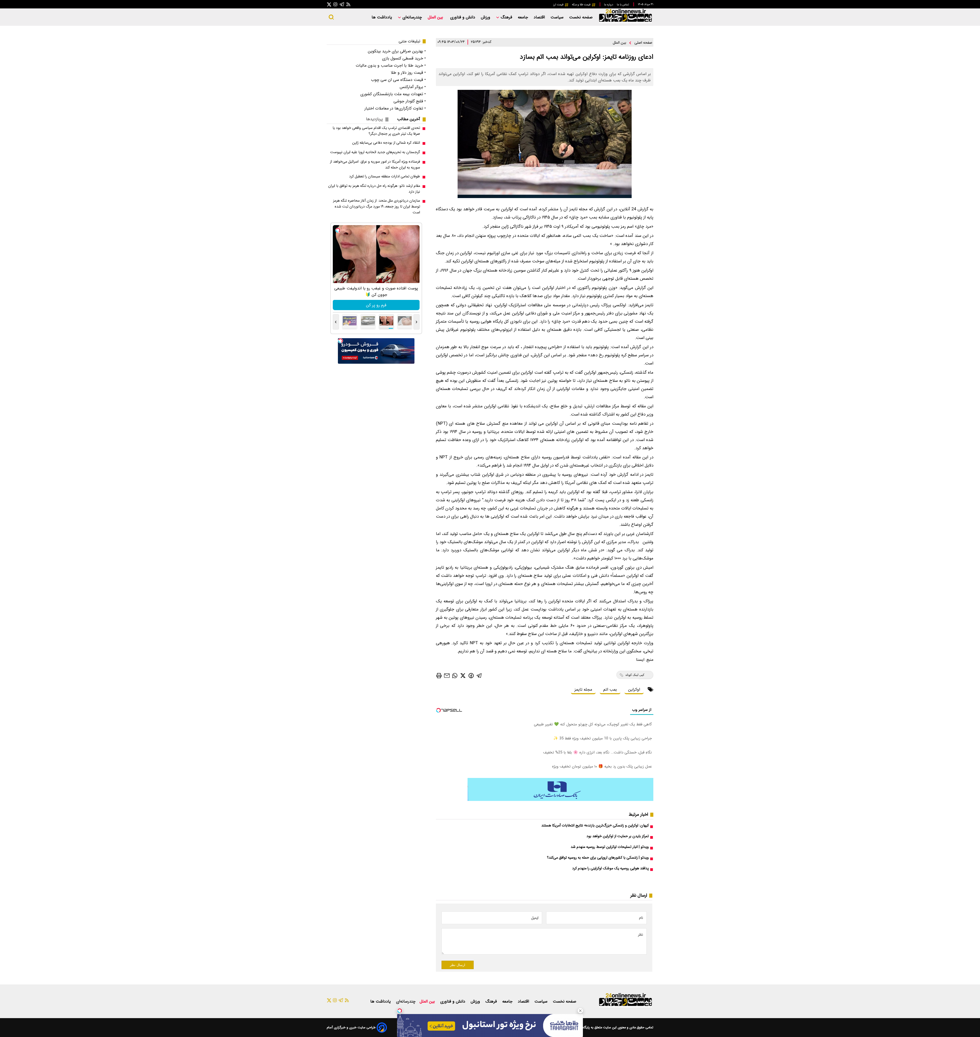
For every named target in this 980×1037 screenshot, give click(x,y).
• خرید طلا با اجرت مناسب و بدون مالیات (391, 65)
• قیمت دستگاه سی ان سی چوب (398, 80)
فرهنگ (506, 17)
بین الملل (436, 17)
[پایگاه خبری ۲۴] (625, 22)
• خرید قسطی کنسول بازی (404, 58)
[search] (331, 17)
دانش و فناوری (463, 17)
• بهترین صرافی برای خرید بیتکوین (397, 51)
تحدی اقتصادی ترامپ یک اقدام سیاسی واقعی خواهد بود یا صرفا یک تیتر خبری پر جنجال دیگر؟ (376, 131)
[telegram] (479, 675)
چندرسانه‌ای (411, 17)
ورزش (486, 17)
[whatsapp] (455, 675)
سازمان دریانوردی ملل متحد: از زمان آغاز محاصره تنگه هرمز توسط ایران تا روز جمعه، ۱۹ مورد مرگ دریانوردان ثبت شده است (376, 206)
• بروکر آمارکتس (413, 87)
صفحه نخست (581, 17)
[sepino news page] (560, 800)
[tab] (411, 119)
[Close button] (580, 1010)
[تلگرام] (342, 4)
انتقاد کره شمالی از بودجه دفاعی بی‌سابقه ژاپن (386, 143)
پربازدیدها (374, 119)
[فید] (348, 4)
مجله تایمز (583, 689)
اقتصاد (540, 17)
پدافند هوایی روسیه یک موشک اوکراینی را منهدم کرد (610, 868)
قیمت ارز (558, 4)
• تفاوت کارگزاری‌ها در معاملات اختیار (395, 108)
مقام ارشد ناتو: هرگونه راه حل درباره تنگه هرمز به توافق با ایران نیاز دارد (374, 189)
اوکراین (634, 689)
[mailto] (447, 675)
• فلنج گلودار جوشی (410, 101)
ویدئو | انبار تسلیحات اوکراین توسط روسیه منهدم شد (610, 847)
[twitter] (463, 675)
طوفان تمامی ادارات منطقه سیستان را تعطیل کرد (384, 176)
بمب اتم (610, 689)
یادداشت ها (382, 17)
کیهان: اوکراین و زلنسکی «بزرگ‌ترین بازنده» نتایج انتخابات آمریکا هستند (595, 825)
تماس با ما (623, 4)
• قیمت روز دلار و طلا (408, 72)
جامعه (523, 17)
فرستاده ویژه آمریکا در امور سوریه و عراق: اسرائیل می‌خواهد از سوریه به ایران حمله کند (375, 164)
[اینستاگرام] (335, 4)
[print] (439, 675)
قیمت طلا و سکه (581, 4)
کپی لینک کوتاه (635, 675)
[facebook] (471, 675)
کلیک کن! (376, 305)
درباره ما (609, 4)
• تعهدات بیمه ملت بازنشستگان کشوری (393, 94)
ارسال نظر (457, 965)
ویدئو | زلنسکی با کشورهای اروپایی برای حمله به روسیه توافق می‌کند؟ (598, 858)
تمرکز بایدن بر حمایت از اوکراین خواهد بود (617, 836)
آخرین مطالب (408, 119)
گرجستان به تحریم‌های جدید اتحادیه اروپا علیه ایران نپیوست (375, 152)
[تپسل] (399, 1010)
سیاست (557, 17)
